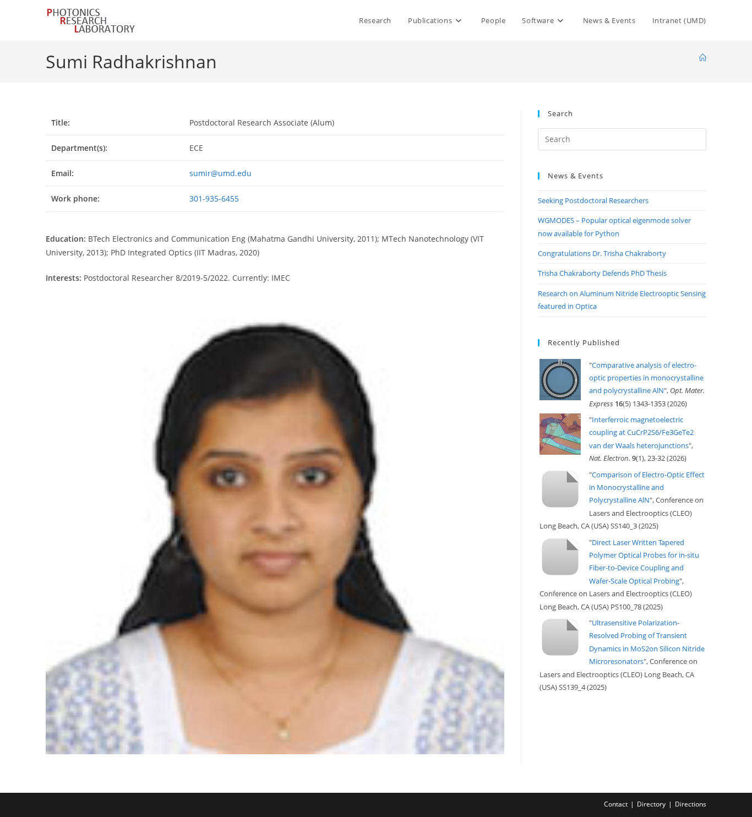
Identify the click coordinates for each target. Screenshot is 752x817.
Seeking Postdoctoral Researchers (593, 200)
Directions (690, 804)
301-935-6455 (214, 198)
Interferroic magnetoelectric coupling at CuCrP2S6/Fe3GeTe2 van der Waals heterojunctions (641, 432)
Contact (616, 804)
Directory (651, 804)
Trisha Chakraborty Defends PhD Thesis (602, 273)
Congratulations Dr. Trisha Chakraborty (602, 253)
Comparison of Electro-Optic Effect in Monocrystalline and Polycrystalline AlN (647, 487)
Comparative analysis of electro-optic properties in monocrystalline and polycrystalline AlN (646, 378)
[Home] (702, 58)
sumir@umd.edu (220, 173)
